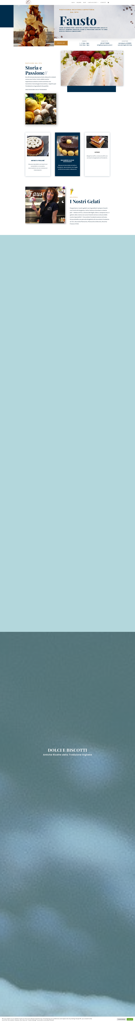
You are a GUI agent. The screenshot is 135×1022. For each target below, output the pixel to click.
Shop (84, 2)
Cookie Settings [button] (121, 1019)
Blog (73, 2)
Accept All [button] (130, 1019)
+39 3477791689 (104, 43)
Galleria (79, 2)
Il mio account (92, 2)
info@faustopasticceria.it (104, 45)
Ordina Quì (61, 43)
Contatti (103, 2)
